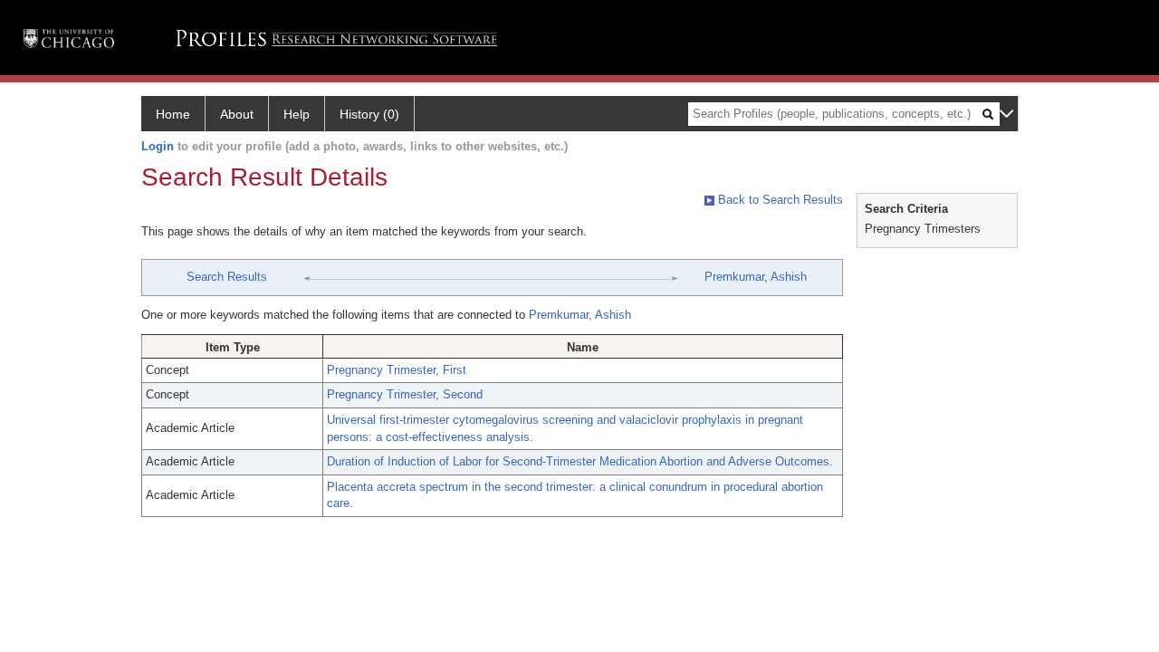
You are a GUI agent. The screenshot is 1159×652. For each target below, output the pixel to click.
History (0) (369, 114)
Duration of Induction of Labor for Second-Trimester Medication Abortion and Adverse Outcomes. (580, 461)
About (237, 114)
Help (296, 114)
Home (173, 114)
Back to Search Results (778, 199)
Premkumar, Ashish (755, 276)
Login (157, 146)
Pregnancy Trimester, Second (405, 394)
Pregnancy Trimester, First (396, 370)
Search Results (227, 276)
